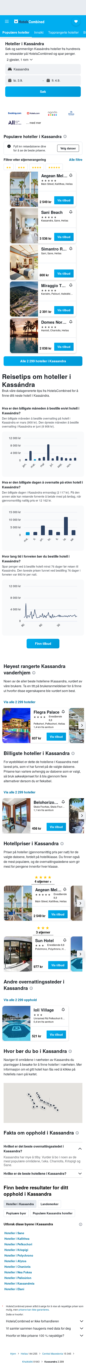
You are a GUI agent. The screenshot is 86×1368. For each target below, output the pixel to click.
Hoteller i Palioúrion (17, 1278)
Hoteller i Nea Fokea (18, 1272)
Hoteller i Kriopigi (16, 1250)
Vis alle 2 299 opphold (20, 999)
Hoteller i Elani (14, 1289)
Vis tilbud (63, 200)
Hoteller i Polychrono (18, 1255)
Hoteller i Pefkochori (18, 1244)
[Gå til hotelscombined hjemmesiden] (29, 21)
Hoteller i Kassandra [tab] (20, 1204)
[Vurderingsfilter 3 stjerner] (21, 168)
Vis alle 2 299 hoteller (19, 702)
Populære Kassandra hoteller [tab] (52, 1213)
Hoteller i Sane (14, 1233)
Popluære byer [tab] (16, 1213)
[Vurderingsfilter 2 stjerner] (8, 168)
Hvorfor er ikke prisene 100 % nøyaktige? (35, 1335)
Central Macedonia (52, 1353)
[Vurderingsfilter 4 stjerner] (36, 168)
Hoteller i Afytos (15, 1261)
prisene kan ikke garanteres (34, 1309)
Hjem (13, 1353)
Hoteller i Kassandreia (19, 1283)
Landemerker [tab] (49, 1204)
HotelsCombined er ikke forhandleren (32, 1321)
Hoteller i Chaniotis (17, 1267)
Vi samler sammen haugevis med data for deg (38, 1328)
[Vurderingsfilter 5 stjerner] (54, 168)
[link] (43, 361)
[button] (6, 21)
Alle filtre (75, 159)
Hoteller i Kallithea (16, 1239)
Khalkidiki (27, 1361)
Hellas (24, 1353)
